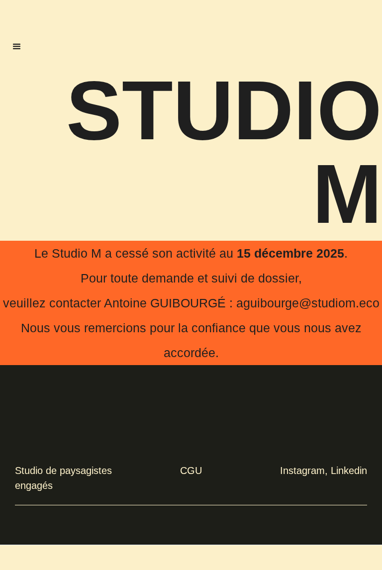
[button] (17, 47)
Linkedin (349, 470)
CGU (191, 470)
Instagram (302, 470)
